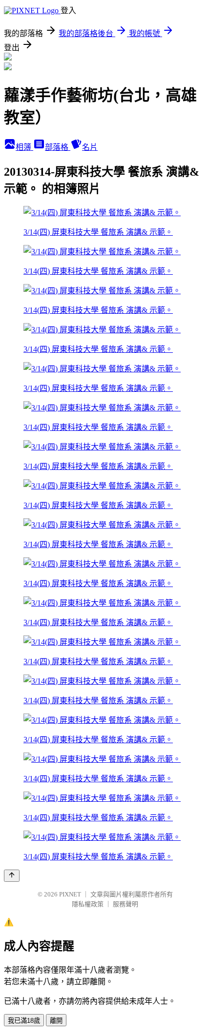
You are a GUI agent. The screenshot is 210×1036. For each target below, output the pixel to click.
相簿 (24, 147)
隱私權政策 (88, 904)
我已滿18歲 (24, 1020)
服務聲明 (125, 904)
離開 (56, 1020)
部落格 (57, 147)
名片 (90, 147)
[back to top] (12, 876)
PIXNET (70, 894)
